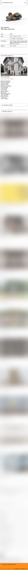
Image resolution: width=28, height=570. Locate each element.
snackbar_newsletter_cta (20, 568)
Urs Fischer (5, 27)
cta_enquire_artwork (7, 105)
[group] (14, 15)
